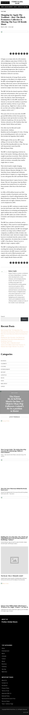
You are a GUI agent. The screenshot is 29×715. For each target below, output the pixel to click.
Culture (3, 11)
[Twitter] (13, 54)
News (2, 380)
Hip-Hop (3, 372)
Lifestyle (4, 375)
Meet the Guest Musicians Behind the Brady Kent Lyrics (14, 489)
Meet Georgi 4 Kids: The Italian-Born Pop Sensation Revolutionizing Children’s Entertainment (13, 451)
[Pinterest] (16, 54)
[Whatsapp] (22, 54)
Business (3, 360)
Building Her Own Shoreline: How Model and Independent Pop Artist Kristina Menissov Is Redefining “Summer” (12, 339)
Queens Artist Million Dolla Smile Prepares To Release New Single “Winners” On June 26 (14, 606)
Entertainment (5, 369)
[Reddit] (24, 54)
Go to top (25, 712)
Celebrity (4, 363)
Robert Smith (13, 271)
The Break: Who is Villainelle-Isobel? (10, 343)
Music (2, 377)
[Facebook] (11, 54)
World (3, 386)
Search (3, 316)
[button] (27, 2)
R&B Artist (4, 383)
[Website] (9, 306)
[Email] (27, 54)
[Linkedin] (19, 54)
